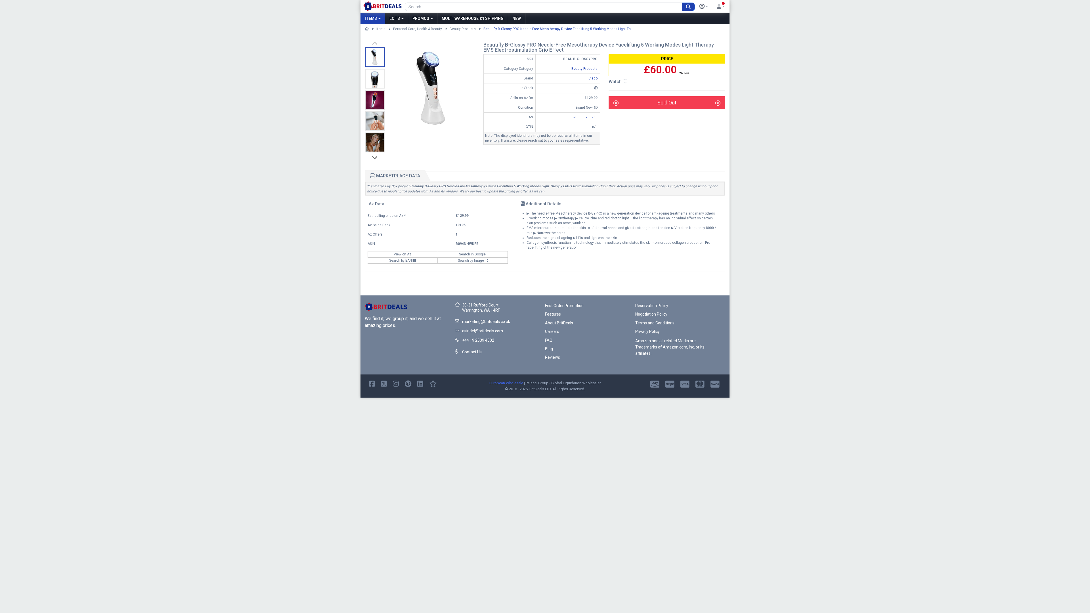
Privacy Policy (647, 331)
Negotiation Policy (651, 314)
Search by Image (471, 261)
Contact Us (472, 352)
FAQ (548, 340)
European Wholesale (506, 383)
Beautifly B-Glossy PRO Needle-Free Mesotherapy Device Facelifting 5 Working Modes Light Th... (558, 29)
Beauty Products (463, 29)
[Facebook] (372, 383)
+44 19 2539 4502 (478, 340)
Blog (549, 349)
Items (371, 18)
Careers (552, 331)
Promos (421, 18)
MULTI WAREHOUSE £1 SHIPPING (473, 18)
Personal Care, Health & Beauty (417, 29)
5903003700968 (585, 117)
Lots (395, 18)
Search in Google (473, 254)
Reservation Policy (651, 305)
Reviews (552, 357)
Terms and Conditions (654, 323)
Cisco (593, 78)
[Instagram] (396, 383)
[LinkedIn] (420, 383)
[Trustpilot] (433, 383)
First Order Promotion (564, 305)
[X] (384, 383)
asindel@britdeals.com (482, 331)
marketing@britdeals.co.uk (486, 321)
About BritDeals (559, 323)
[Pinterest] (408, 383)
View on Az (403, 254)
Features (553, 314)
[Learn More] (703, 6)
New (516, 18)
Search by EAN (401, 261)
